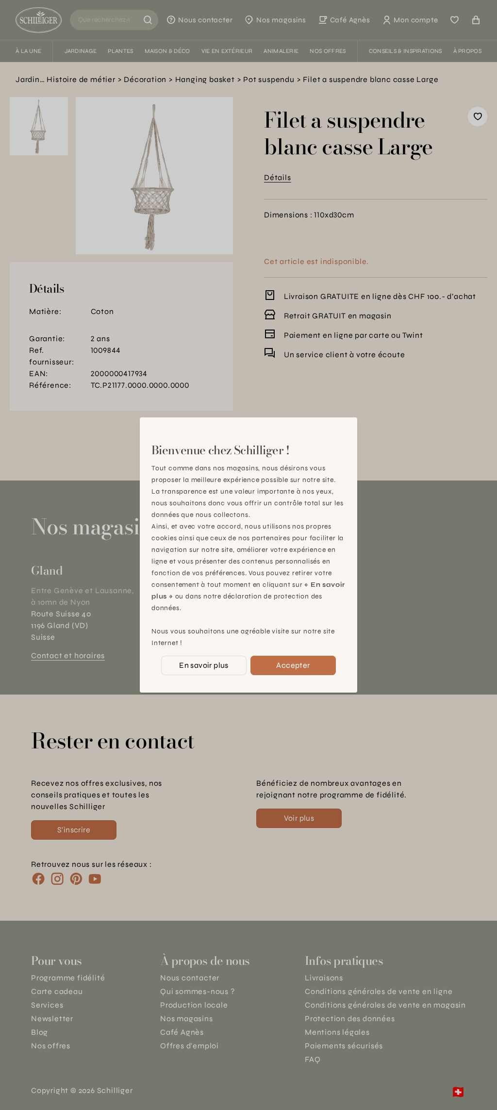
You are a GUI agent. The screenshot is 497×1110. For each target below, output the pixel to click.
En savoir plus (204, 665)
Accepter (293, 665)
